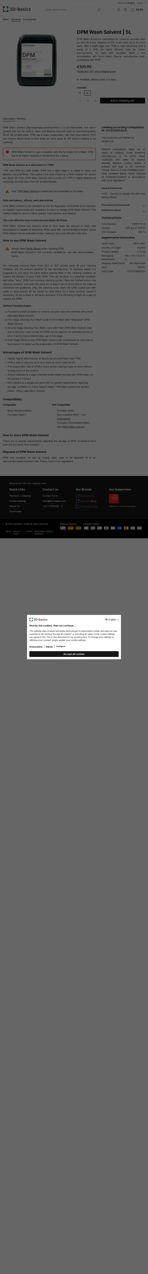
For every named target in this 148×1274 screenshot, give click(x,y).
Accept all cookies (74, 654)
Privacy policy (36, 647)
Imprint (49, 647)
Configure (60, 646)
